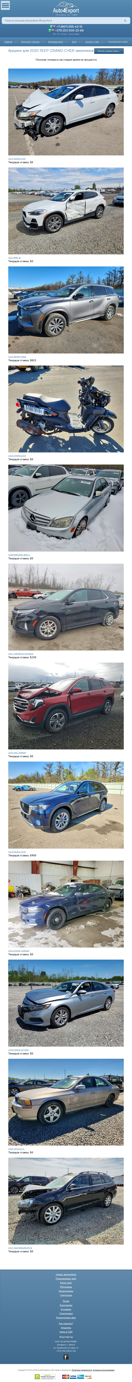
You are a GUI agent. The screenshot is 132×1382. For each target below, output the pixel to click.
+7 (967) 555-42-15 (69, 26)
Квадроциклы (66, 1291)
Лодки (66, 1301)
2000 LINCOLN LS (16, 1148)
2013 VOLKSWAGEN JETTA (20, 1247)
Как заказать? (66, 1323)
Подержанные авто (66, 1278)
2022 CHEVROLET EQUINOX (20, 653)
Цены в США (66, 1331)
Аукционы (66, 1327)
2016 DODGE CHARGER (18, 950)
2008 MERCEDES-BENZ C (19, 554)
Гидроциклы (66, 1305)
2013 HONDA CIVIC (17, 158)
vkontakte (66, 1356)
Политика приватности (82, 1370)
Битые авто (66, 1282)
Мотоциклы (66, 1286)
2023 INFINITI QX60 (17, 356)
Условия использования (103, 1370)
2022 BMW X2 (14, 257)
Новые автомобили (66, 1274)
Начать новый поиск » (109, 51)
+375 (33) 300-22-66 (69, 30)
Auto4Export (66, 8)
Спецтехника (66, 1313)
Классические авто (66, 1317)
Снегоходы (66, 1295)
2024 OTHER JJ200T (17, 455)
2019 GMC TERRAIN (17, 752)
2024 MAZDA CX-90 (17, 851)
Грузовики (66, 1309)
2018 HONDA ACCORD (18, 1050)
